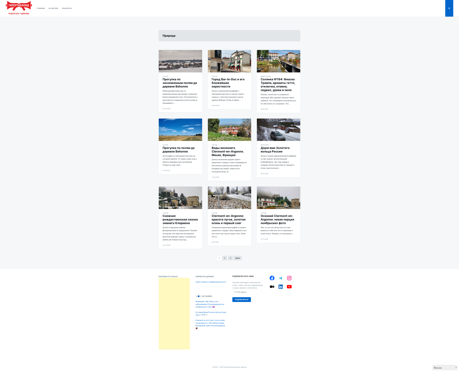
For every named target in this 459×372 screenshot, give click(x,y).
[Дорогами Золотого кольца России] (278, 130)
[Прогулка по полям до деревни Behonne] (180, 130)
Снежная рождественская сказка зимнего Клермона (180, 219)
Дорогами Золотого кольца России (275, 149)
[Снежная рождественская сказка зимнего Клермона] (180, 198)
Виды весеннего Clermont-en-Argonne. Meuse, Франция (228, 151)
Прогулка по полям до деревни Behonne (179, 149)
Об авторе (53, 8)
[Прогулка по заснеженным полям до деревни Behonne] (180, 61)
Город (165, 76)
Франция (265, 145)
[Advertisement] (174, 314)
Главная (41, 8)
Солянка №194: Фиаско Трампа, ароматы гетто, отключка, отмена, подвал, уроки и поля (278, 85)
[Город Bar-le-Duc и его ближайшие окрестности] (229, 61)
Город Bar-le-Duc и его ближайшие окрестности (228, 83)
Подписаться (241, 300)
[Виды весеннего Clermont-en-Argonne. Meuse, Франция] (229, 130)
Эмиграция (266, 76)
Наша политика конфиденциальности (211, 282)
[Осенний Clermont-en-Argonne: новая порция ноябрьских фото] (278, 198)
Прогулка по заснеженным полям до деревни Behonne (180, 83)
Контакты (67, 8)
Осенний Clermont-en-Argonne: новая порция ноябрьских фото (277, 219)
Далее (237, 258)
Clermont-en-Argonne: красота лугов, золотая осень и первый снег (229, 219)
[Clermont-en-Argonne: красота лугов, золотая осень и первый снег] (229, 198)
